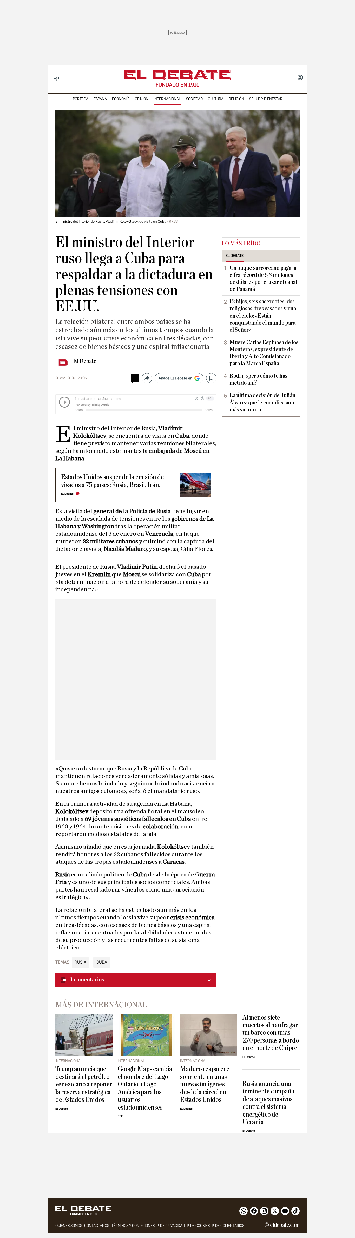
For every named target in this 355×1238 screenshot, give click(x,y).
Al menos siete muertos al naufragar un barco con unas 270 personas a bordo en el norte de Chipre (270, 1033)
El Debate (84, 361)
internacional (167, 99)
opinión (141, 99)
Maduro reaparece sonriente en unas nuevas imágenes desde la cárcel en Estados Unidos (204, 1084)
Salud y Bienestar (265, 99)
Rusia (81, 962)
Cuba (101, 962)
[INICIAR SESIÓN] (300, 78)
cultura (215, 99)
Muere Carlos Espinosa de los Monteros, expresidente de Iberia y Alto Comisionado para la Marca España (263, 352)
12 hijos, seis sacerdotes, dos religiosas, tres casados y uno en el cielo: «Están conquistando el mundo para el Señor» (262, 315)
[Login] (300, 78)
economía (121, 99)
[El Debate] (177, 75)
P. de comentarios (228, 1225)
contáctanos (96, 1225)
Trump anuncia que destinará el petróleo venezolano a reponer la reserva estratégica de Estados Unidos (83, 1084)
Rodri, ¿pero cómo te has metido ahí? (258, 379)
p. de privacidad (171, 1225)
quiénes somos (68, 1225)
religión (236, 99)
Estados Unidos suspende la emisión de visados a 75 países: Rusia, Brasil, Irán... (112, 481)
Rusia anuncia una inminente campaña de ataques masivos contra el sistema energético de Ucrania (268, 1102)
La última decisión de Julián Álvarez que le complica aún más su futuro (262, 402)
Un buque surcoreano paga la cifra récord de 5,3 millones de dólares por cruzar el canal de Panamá (263, 278)
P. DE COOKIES (198, 1225)
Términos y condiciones (133, 1225)
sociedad (194, 99)
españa (100, 99)
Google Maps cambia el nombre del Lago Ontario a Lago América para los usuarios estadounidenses (145, 1088)
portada (80, 99)
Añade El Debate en (175, 378)
